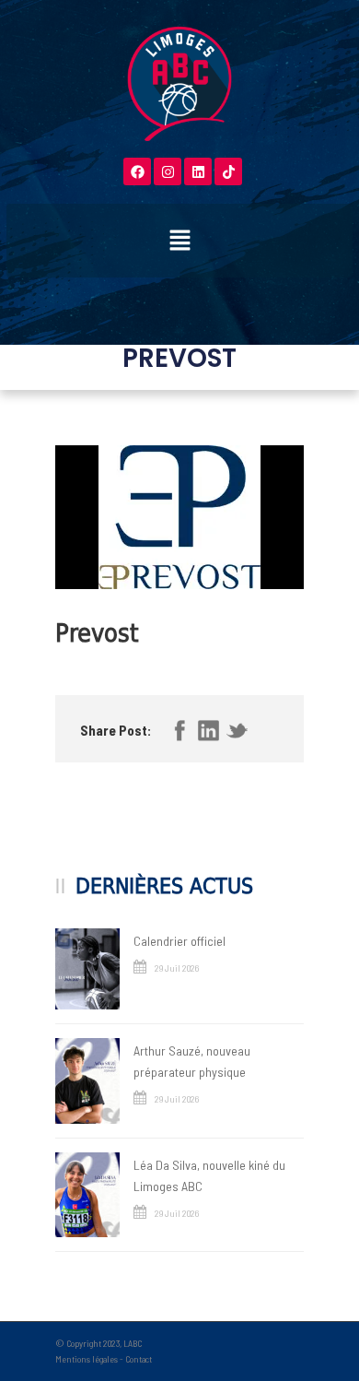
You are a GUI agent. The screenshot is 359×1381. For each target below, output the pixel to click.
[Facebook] (137, 171)
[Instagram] (167, 171)
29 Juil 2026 (177, 968)
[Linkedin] (198, 171)
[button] (179, 240)
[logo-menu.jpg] (179, 517)
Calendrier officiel (179, 941)
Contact (138, 1358)
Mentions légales (86, 1358)
